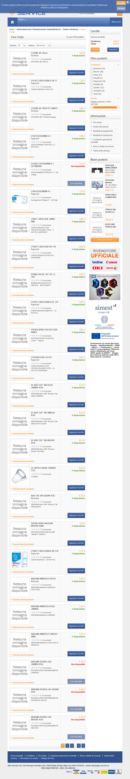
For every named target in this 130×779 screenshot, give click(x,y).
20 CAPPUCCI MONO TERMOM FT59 (43, 469)
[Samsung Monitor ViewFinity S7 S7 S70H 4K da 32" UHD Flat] (97, 185)
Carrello (95, 31)
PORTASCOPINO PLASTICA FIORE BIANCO (44, 331)
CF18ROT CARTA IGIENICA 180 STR (44, 551)
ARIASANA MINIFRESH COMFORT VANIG (44, 635)
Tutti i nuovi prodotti (104, 240)
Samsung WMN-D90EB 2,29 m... (111, 167)
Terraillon (99, 91)
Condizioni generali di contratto (63, 756)
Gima (98, 75)
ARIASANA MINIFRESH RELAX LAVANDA (43, 607)
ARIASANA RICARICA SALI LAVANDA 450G (41, 663)
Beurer (98, 72)
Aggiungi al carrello (76, 73)
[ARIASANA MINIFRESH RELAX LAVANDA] (19, 615)
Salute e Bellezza (70, 29)
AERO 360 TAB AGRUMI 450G (43, 495)
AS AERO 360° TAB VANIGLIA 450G (43, 414)
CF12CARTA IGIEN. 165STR (41, 357)
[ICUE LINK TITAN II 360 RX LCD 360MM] (97, 229)
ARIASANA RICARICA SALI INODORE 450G (41, 718)
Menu (21, 20)
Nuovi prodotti (99, 159)
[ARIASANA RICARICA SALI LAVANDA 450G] (19, 670)
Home (11, 29)
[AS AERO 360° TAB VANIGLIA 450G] (19, 421)
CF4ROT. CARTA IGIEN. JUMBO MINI (43, 220)
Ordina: (31, 45)
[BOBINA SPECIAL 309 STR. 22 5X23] (19, 283)
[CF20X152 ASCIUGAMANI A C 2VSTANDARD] (19, 172)
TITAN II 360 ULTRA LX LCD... (110, 212)
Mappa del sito (47, 758)
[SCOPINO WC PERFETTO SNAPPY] (19, 117)
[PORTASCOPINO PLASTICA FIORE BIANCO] (19, 338)
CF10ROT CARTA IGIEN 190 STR (43, 246)
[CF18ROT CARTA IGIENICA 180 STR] (19, 559)
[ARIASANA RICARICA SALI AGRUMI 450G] (19, 698)
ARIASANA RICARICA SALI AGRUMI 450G (45, 690)
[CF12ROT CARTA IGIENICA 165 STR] (19, 310)
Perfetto (98, 84)
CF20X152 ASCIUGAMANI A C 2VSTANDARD (42, 165)
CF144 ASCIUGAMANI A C (41, 191)
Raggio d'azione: (98, 102)
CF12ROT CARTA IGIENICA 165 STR (44, 302)
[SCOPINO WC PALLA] (19, 61)
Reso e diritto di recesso (103, 146)
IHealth (98, 78)
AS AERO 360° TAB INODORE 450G (43, 441)
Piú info (121, 8)
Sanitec (99, 88)
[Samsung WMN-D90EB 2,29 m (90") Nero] (97, 170)
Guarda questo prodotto (23, 74)
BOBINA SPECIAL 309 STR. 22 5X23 (43, 275)
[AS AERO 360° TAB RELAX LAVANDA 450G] (19, 393)
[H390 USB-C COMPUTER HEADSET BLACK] (97, 200)
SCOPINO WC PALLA (39, 53)
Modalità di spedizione (103, 135)
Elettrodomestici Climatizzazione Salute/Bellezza (39, 29)
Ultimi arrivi (116, 22)
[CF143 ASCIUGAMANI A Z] (19, 144)
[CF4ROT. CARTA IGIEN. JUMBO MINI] (19, 227)
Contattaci (30, 756)
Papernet (99, 81)
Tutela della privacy (101, 151)
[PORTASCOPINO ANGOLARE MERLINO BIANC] (19, 532)
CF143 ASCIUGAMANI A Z (41, 136)
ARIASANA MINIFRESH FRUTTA (43, 578)
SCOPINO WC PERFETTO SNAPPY (44, 108)
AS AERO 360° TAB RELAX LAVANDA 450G (41, 386)
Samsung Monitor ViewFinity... (110, 182)
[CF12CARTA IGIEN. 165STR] (19, 366)
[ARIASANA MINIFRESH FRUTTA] (19, 587)
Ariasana (99, 68)
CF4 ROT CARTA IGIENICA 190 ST (44, 80)
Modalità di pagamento (103, 131)
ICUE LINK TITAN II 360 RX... (110, 227)
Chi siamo (97, 122)
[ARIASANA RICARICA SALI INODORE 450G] (19, 725)
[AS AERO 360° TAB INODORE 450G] (19, 449)
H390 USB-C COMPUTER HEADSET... (111, 197)
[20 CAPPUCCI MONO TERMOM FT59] (19, 476)
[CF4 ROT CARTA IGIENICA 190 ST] (19, 89)
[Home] (12, 22)
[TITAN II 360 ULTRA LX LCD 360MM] (97, 214)
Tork (97, 94)
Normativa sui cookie (29, 758)
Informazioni (98, 116)
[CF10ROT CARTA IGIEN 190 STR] (19, 255)
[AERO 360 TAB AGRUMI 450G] (19, 504)
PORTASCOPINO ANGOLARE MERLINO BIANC (42, 524)
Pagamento (113, 50)
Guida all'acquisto (100, 127)
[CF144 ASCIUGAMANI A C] (19, 200)
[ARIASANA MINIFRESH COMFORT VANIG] (19, 642)
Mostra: (13, 45)
